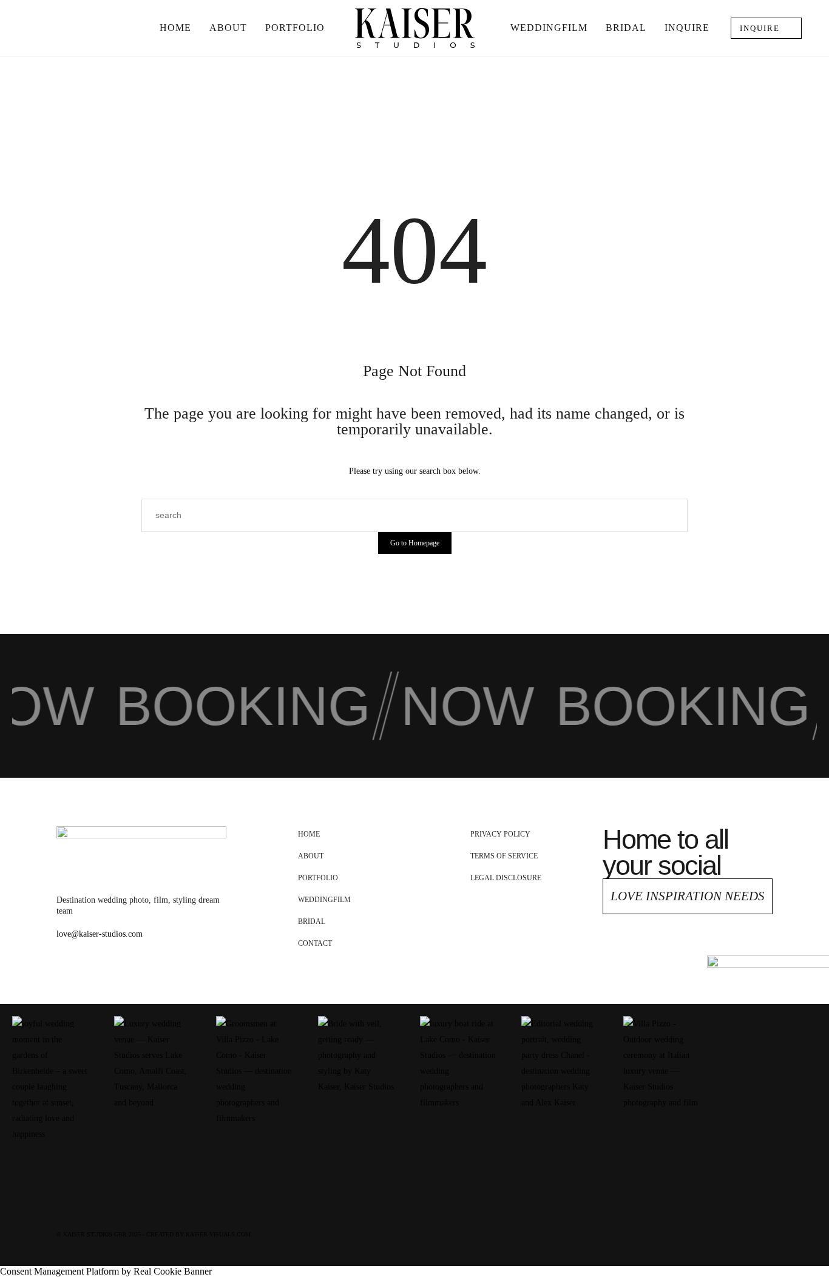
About (228, 27)
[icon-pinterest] (674, 945)
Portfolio (295, 27)
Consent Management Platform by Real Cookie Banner (106, 1271)
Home (175, 27)
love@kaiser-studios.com (99, 933)
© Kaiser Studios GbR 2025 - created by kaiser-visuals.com (153, 1234)
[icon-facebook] (648, 945)
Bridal (626, 27)
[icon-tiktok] (727, 945)
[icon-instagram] (700, 945)
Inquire (687, 27)
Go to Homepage (414, 543)
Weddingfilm (548, 27)
